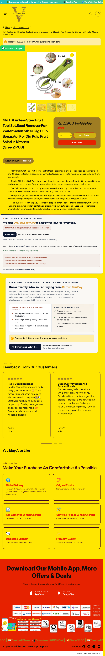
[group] (31, 107)
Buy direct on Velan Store (27, 347)
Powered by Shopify (94, 653)
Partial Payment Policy (27, 270)
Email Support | (19, 646)
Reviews (27, 160)
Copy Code (9, 234)
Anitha (11, 428)
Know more (36, 2)
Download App (54, 2)
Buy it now (77, 142)
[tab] (12, 160)
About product (12, 160)
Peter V (61, 428)
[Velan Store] (19, 13)
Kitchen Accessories (21, 27)
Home (7, 27)
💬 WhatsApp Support (12, 48)
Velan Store (83, 653)
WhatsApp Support (38, 646)
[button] (5, 13)
